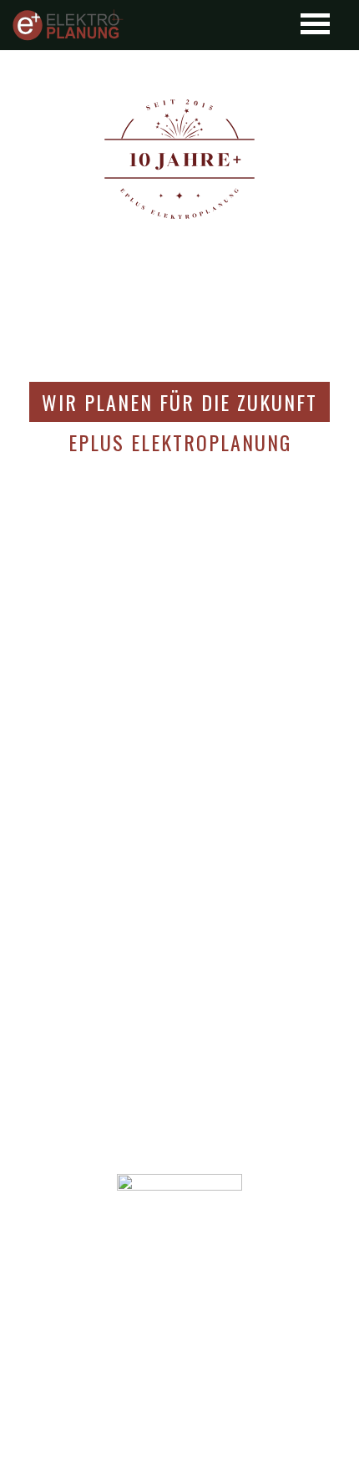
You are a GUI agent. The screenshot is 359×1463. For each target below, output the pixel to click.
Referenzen (179, 1294)
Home (179, 1242)
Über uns (179, 1259)
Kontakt (180, 1311)
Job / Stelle (179, 1329)
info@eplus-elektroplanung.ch (179, 1432)
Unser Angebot (179, 1277)
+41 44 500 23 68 (189, 1417)
